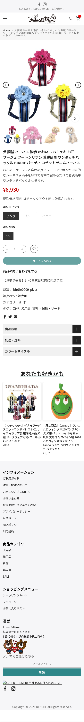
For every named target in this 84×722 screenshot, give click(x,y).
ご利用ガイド (11, 478)
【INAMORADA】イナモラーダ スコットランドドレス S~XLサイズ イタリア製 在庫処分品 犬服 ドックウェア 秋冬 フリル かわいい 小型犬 (22, 433)
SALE (6, 576)
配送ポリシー (11, 525)
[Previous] (6, 85)
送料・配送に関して (15, 485)
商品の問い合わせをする (20, 271)
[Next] (78, 85)
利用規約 (8, 531)
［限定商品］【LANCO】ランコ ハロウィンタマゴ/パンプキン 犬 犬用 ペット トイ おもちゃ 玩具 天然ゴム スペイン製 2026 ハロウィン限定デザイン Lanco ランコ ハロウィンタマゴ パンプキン (62, 437)
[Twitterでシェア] (10, 317)
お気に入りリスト (14, 608)
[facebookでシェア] (4, 317)
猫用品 (7, 556)
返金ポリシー (11, 518)
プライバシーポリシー (16, 511)
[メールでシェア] (15, 317)
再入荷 (7, 570)
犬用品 (25, 308)
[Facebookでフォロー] (39, 4)
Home (6, 30)
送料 (19, 198)
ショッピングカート (15, 595)
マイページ (10, 602)
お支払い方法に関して (16, 492)
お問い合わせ (11, 498)
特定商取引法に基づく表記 (19, 505)
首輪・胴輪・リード (46, 308)
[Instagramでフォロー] (44, 4)
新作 (22, 302)
